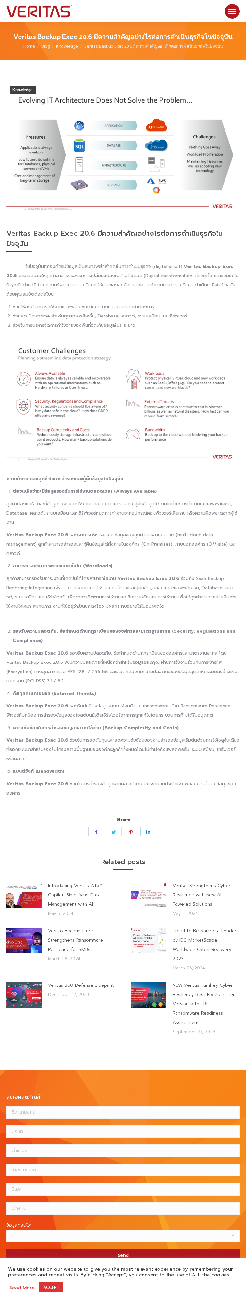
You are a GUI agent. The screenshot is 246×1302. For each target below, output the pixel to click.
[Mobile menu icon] (232, 11)
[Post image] (24, 895)
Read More (22, 1287)
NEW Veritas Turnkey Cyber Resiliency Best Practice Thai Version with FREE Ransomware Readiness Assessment (204, 1004)
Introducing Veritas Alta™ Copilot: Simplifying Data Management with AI (75, 895)
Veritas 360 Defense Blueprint (81, 985)
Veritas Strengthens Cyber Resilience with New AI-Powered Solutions (201, 895)
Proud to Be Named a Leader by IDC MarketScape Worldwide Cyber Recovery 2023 (204, 944)
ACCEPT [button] (51, 1287)
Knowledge (22, 90)
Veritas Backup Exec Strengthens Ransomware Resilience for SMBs (75, 940)
